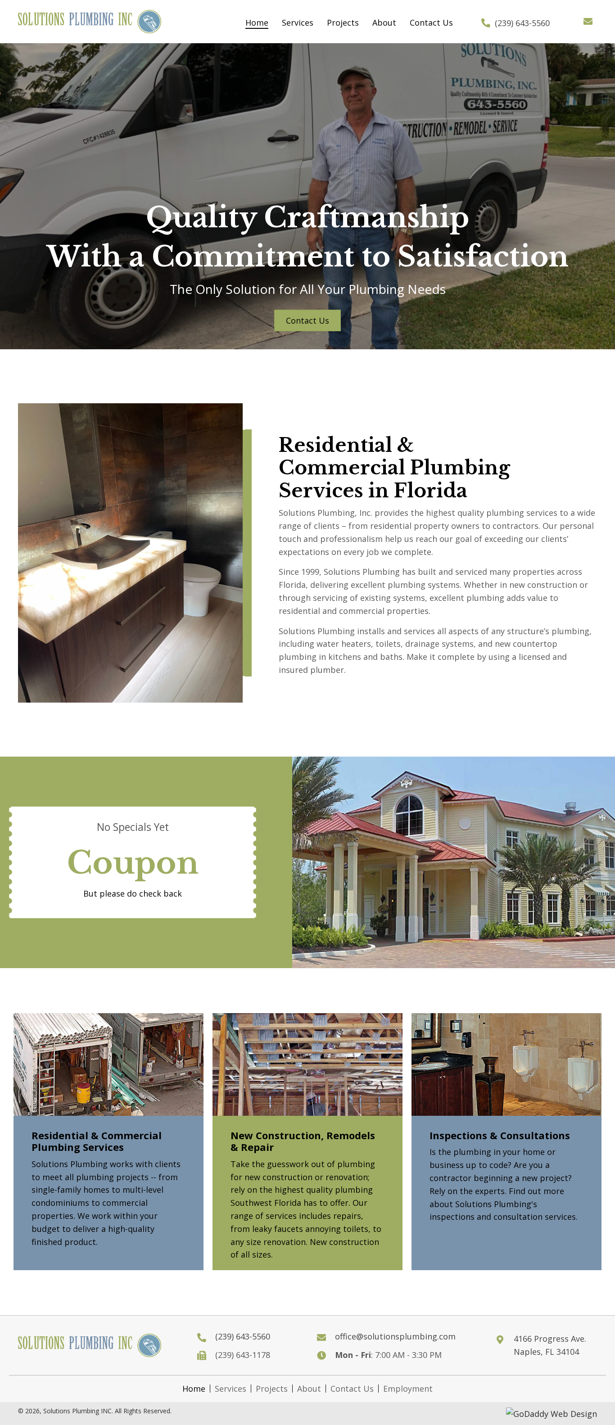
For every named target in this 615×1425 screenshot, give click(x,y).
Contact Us (352, 1388)
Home (193, 1388)
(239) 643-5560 (522, 23)
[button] (588, 22)
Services (230, 1388)
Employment (408, 1388)
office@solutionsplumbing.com (395, 1336)
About (309, 1388)
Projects (272, 1388)
